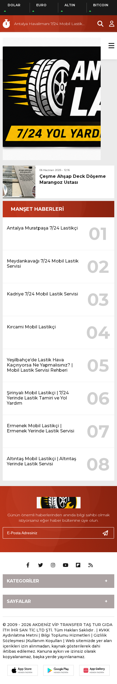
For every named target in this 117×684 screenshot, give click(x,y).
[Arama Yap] (98, 23)
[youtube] (65, 565)
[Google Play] (58, 670)
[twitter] (40, 565)
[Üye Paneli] (108, 23)
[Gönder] (107, 533)
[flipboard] (78, 565)
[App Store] (22, 670)
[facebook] (28, 565)
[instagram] (53, 565)
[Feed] (91, 565)
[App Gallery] (94, 670)
